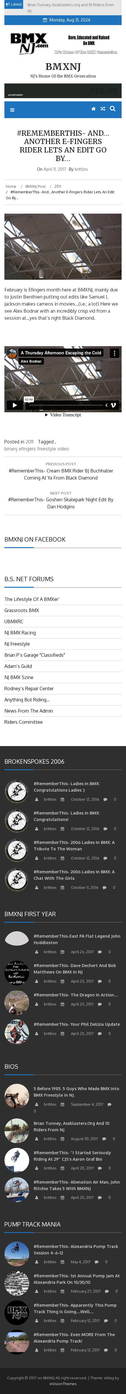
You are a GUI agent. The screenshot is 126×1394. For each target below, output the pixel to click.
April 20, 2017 (82, 1168)
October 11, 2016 (84, 887)
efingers (27, 449)
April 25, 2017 (82, 981)
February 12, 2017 (85, 1320)
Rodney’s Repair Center (29, 688)
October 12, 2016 (84, 799)
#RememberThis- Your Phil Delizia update (77, 1024)
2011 (29, 442)
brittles (81, 169)
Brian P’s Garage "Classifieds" (34, 655)
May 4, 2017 (80, 1261)
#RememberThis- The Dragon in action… (76, 994)
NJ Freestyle (17, 644)
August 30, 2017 (84, 1138)
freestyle (46, 449)
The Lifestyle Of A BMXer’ (31, 599)
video (63, 449)
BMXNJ (63, 67)
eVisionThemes (63, 1383)
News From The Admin (28, 711)
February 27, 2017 (85, 1291)
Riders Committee (23, 722)
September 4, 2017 (86, 1104)
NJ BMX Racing (20, 633)
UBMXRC (13, 621)
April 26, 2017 (82, 951)
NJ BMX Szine (18, 677)
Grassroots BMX (21, 610)
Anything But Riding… (27, 700)
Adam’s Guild (18, 666)
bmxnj (10, 449)
